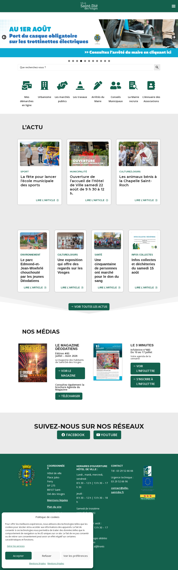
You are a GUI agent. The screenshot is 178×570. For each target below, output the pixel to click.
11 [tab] (109, 61)
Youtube (109, 434)
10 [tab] (105, 61)
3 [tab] (77, 61)
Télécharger (70, 396)
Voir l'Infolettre (145, 368)
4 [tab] (81, 61)
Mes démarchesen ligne (26, 101)
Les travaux (80, 97)
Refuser (46, 555)
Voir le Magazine (68, 373)
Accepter (18, 555)
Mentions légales (37, 563)
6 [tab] (89, 61)
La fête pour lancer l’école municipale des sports (38, 181)
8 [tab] (97, 61)
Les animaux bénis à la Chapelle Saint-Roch (138, 181)
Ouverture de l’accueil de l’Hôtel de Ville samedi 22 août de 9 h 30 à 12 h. (87, 185)
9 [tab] (101, 61)
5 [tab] (85, 61)
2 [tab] (73, 61)
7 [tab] (93, 61)
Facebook (75, 434)
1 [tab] (69, 61)
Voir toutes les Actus (90, 307)
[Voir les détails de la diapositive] (89, 38)
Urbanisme (44, 97)
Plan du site (54, 506)
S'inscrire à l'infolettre (145, 381)
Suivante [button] (173, 37)
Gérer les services (16, 546)
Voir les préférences (75, 555)
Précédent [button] (4, 37)
